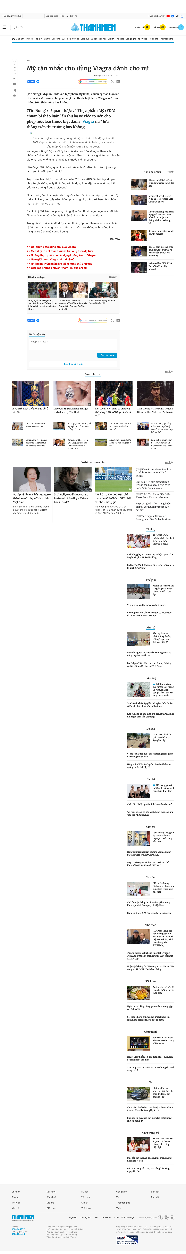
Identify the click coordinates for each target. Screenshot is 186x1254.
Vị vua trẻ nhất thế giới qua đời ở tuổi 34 (147, 605)
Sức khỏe (66, 39)
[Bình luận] (14, 84)
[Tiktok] (177, 16)
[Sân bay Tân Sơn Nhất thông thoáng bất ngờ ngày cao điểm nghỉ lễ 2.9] (138, 639)
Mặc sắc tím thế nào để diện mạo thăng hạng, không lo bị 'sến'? (149, 1159)
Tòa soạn (106, 1217)
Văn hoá (85, 1197)
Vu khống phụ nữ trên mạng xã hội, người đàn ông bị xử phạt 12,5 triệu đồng (150, 556)
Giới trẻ (75, 39)
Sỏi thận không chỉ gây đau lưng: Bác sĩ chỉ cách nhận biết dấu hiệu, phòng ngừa (148, 1018)
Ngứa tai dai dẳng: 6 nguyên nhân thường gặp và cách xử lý (149, 1008)
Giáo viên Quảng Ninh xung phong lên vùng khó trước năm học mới (163, 887)
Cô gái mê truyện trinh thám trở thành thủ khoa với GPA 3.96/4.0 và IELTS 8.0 (148, 864)
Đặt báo (73, 1217)
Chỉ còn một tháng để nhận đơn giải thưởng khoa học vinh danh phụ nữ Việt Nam (148, 904)
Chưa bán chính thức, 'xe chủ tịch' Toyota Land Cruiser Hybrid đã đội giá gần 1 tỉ (150, 1109)
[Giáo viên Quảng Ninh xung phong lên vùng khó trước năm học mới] (138, 889)
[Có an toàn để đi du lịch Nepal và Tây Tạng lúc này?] (138, 740)
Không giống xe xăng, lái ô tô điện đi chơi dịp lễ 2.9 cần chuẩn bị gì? (163, 1092)
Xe (138, 39)
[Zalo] (182, 16)
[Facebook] (173, 16)
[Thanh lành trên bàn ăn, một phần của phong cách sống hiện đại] (138, 1144)
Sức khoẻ (51, 1197)
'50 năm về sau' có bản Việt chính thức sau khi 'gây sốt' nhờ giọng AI (150, 813)
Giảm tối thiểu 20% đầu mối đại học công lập (149, 913)
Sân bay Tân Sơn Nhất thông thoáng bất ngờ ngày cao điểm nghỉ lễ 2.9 (162, 637)
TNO (29, 60)
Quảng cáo (86, 1217)
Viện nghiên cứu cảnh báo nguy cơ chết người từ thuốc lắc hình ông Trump (149, 614)
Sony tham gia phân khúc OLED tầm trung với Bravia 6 (163, 1040)
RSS (97, 1217)
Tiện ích (64, 16)
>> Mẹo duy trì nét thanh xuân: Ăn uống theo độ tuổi (60, 251)
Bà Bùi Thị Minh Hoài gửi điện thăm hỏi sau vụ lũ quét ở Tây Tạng (150, 566)
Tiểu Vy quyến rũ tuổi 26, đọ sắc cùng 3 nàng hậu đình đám (163, 788)
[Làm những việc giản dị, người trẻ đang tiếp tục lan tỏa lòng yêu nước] (138, 838)
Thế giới (38, 39)
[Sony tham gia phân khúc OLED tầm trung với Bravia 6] (138, 1043)
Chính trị (20, 39)
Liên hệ (73, 16)
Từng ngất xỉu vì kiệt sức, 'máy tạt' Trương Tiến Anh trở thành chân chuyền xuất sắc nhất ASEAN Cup (150, 956)
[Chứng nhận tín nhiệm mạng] (127, 1240)
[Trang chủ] (13, 39)
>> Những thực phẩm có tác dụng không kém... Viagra (61, 255)
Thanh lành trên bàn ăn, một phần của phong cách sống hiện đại (163, 1143)
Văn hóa (103, 39)
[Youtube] (168, 16)
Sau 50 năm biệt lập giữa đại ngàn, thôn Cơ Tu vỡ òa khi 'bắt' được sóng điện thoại (150, 704)
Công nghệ (131, 39)
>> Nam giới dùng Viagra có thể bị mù (50, 259)
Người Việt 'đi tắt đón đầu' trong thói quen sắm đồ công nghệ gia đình (150, 1058)
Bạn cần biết (52, 16)
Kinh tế (46, 39)
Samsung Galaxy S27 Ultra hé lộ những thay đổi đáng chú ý (150, 1069)
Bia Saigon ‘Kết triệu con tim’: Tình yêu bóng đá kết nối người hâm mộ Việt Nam (149, 664)
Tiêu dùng (153, 39)
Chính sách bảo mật (124, 1217)
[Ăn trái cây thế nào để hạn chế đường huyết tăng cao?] (138, 993)
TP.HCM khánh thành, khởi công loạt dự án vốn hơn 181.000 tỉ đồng (163, 539)
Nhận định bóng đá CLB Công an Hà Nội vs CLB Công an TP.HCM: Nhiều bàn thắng (150, 968)
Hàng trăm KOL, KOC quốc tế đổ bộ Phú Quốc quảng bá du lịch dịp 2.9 (149, 766)
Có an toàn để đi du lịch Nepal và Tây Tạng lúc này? (162, 737)
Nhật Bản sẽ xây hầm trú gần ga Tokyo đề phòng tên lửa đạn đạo (163, 590)
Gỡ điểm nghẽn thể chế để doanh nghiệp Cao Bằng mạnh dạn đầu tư (149, 654)
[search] (29, 27)
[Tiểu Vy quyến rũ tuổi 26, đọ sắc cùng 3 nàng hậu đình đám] (138, 791)
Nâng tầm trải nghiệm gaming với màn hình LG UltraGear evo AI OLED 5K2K (149, 853)
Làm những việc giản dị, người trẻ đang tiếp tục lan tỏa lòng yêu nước (163, 837)
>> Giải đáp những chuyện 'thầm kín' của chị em (57, 268)
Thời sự (29, 39)
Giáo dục (85, 39)
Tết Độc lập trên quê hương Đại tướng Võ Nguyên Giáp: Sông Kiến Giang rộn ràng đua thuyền (163, 690)
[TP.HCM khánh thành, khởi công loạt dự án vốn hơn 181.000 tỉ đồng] (138, 541)
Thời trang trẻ (166, 39)
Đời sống (56, 39)
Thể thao (120, 39)
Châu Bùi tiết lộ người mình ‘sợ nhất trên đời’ (149, 804)
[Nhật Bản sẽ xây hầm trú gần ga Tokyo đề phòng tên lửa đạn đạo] (138, 591)
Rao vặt (155, 1197)
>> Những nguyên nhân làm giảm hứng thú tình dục (59, 263)
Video (144, 39)
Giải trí (111, 39)
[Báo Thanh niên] (23, 1218)
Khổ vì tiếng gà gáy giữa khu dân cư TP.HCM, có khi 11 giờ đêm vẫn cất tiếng (150, 715)
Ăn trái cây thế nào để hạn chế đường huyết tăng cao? (163, 990)
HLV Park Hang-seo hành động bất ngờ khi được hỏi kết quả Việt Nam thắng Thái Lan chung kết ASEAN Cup (163, 938)
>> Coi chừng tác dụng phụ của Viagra (51, 247)
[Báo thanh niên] (93, 27)
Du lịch (94, 39)
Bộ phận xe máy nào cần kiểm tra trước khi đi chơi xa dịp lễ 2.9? (149, 1119)
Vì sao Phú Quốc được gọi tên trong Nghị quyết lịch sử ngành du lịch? (150, 755)
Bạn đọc (155, 1191)
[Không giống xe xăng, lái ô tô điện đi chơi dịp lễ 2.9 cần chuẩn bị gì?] (138, 1094)
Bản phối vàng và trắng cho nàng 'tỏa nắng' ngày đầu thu (148, 1170)
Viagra (88, 121)
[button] (14, 63)
